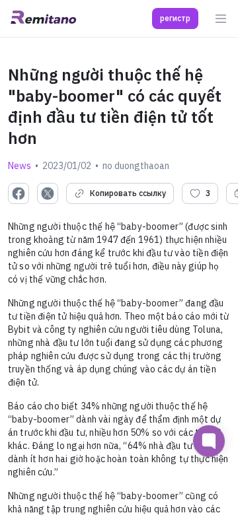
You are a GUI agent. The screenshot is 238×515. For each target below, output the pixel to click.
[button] (175, 18)
